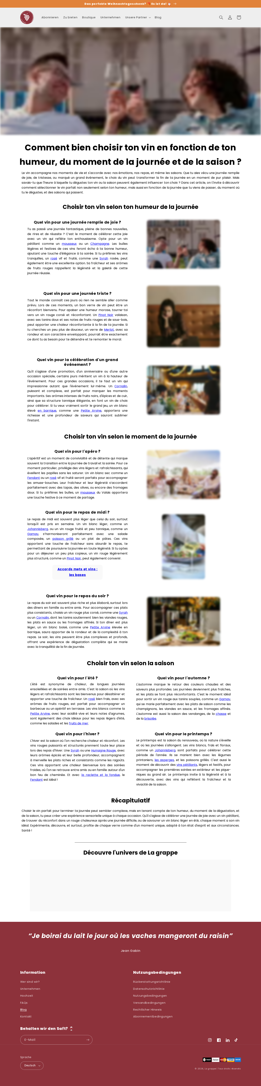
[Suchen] (221, 17)
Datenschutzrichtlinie (149, 989)
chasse (221, 714)
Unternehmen (30, 989)
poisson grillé (62, 539)
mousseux (69, 244)
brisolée (150, 718)
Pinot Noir (105, 315)
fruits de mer (78, 723)
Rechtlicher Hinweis (147, 1010)
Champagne (99, 244)
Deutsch (30, 1065)
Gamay (32, 534)
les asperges (164, 760)
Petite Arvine (91, 410)
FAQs (24, 1003)
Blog (23, 1010)
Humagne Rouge (103, 750)
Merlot (109, 329)
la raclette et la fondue (100, 775)
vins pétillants (187, 765)
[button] (137, 17)
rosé (53, 258)
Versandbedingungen (149, 1003)
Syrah (104, 258)
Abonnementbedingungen (153, 1016)
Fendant (33, 478)
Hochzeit (26, 996)
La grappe (210, 1068)
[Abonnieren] (87, 1039)
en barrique (47, 410)
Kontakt (26, 1016)
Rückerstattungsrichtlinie (151, 982)
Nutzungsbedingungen (150, 996)
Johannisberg (37, 529)
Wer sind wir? (30, 982)
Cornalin (120, 386)
